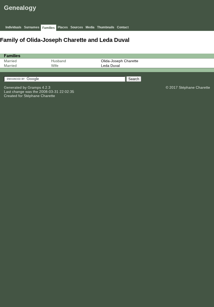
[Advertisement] (118, 13)
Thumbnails (105, 27)
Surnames (31, 27)
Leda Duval (110, 65)
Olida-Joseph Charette (119, 61)
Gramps (34, 87)
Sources (76, 27)
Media (90, 27)
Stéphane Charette (39, 96)
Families (48, 28)
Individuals (13, 27)
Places (63, 27)
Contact (123, 27)
